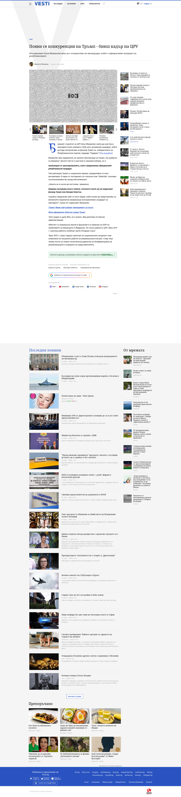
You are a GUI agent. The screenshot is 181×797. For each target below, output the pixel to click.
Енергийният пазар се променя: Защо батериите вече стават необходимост (140, 126)
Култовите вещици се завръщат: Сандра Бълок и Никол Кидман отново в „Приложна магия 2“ (142, 418)
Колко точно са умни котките (142, 371)
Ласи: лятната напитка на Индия (104, 726)
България (71, 4)
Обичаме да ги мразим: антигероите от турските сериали (41, 756)
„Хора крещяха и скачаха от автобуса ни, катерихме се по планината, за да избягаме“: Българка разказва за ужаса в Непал (142, 481)
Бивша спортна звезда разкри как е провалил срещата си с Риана (90, 535)
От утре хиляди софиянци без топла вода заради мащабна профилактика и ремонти (140, 101)
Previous (30, 134)
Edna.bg (138, 775)
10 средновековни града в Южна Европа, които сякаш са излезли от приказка (142, 434)
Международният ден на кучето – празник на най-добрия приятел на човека (142, 359)
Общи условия (107, 782)
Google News (79, 287)
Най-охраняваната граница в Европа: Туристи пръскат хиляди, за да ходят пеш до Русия (141, 192)
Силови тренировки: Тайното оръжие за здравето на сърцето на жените (87, 635)
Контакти (149, 782)
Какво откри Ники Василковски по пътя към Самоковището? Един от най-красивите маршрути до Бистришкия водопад (142, 388)
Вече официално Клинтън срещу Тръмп (66, 212)
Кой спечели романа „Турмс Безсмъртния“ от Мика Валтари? (105, 756)
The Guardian (106, 153)
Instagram (104, 287)
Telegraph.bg (147, 775)
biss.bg (132, 131)
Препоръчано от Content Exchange (109, 766)
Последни (58, 4)
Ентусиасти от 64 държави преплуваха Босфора (142, 404)
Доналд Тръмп (54, 268)
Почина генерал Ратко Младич (76, 675)
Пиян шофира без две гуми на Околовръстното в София (88, 614)
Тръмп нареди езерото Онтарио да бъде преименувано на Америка (139, 88)
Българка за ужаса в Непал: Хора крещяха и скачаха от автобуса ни (140, 75)
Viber (54, 287)
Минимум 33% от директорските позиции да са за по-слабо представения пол (90, 416)
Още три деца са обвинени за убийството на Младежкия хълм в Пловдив (89, 515)
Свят (82, 4)
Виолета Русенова (41, 64)
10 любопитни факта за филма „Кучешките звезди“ (74, 755)
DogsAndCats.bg (127, 772)
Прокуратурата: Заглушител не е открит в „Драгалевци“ (88, 555)
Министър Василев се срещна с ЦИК (79, 435)
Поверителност (120, 782)
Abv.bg (77, 772)
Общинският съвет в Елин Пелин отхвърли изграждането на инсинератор (89, 357)
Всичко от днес (74, 696)
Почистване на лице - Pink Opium (78, 396)
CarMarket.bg (140, 772)
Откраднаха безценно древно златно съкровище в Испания (90, 656)
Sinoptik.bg (109, 775)
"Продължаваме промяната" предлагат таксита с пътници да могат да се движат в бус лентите (89, 456)
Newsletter (65, 287)
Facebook (92, 287)
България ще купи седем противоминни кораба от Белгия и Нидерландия (90, 377)
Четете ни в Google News (47, 783)
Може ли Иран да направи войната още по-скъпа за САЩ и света (140, 179)
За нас (86, 782)
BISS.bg (149, 772)
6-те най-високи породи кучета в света (140, 138)
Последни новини (45, 350)
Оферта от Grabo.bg (67, 398)
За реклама (96, 782)
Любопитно (94, 4)
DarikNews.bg (105, 772)
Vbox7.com (86, 772)
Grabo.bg (119, 775)
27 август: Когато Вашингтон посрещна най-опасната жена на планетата (139, 152)
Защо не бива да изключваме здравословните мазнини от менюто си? (74, 727)
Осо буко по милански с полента (40, 726)
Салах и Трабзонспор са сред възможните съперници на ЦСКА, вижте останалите (142, 465)
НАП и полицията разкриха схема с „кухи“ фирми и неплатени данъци (86, 476)
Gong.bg (95, 772)
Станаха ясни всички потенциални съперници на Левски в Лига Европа (142, 450)
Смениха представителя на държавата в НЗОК (84, 494)
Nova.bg (116, 772)
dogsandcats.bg (134, 141)
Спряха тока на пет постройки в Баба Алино (83, 595)
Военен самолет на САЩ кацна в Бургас (80, 575)
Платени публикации (136, 782)
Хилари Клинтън (70, 268)
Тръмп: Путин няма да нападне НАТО (139, 112)
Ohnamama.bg (97, 775)
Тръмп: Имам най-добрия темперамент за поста (70, 207)
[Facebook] (152, 785)
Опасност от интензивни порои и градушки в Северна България (142, 498)
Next (116, 134)
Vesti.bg (42, 3)
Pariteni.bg (128, 775)
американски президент (90, 268)
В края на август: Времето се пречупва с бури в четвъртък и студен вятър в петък (139, 166)
